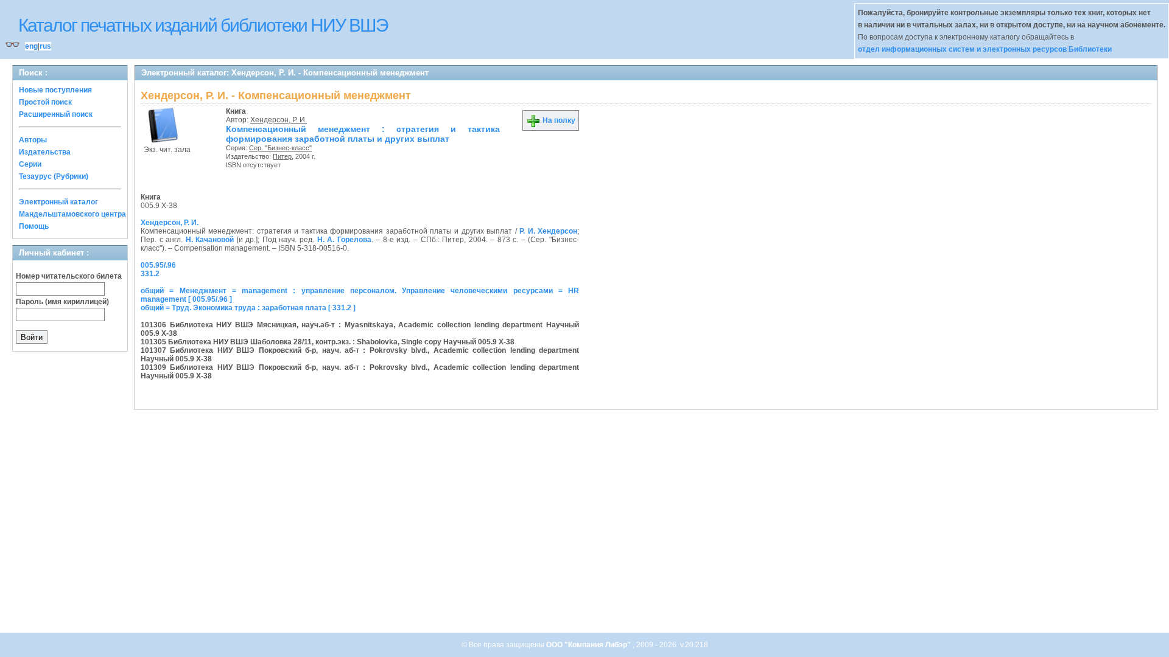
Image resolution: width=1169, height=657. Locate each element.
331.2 (150, 273)
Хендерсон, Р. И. (278, 120)
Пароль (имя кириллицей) (62, 301)
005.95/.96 (158, 265)
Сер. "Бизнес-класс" (280, 147)
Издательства (45, 152)
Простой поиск (45, 102)
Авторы (33, 140)
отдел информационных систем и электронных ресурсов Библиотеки (985, 49)
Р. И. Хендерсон (548, 231)
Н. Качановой (210, 239)
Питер (282, 156)
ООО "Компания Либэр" (589, 645)
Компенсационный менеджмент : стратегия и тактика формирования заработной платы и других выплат (363, 134)
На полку (558, 120)
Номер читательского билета (69, 276)
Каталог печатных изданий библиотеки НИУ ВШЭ (203, 25)
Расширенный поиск (56, 114)
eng (31, 46)
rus (45, 46)
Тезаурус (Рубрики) (53, 176)
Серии (30, 164)
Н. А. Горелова (344, 239)
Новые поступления (55, 90)
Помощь (34, 226)
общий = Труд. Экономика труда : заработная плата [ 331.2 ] (248, 308)
